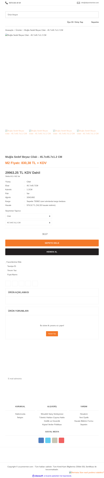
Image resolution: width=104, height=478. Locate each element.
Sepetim (95, 22)
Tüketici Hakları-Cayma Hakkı (52, 417)
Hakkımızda (20, 414)
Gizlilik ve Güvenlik (52, 421)
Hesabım (84, 414)
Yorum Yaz (52, 334)
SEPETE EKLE (52, 243)
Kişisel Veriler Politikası (52, 424)
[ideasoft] (37, 475)
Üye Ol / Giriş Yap (75, 22)
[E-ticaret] (52, 475)
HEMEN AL (52, 252)
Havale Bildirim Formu (83, 421)
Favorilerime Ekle (13, 262)
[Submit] (95, 378)
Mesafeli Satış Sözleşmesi (52, 414)
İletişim (20, 417)
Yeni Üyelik (84, 417)
